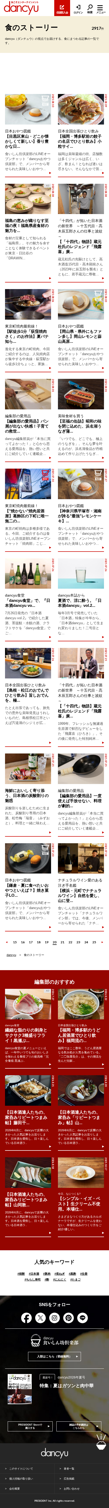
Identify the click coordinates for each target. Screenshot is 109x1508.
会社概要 (14, 1488)
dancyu (11, 954)
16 (23, 942)
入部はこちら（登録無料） (54, 1356)
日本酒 (34, 1273)
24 (86, 942)
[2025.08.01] (28, 394)
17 (31, 942)
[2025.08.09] (81, 109)
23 (78, 942)
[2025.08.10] (28, 109)
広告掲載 (69, 1478)
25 (94, 942)
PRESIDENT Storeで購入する (30, 1426)
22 (70, 942)
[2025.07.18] (81, 858)
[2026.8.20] (81, 1090)
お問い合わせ (72, 1488)
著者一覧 (69, 1468)
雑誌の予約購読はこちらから (78, 1426)
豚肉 (47, 1273)
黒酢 (72, 1273)
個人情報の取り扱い (21, 1478)
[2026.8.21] (28, 1090)
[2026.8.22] (81, 1004)
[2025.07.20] (28, 858)
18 (38, 942)
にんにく (59, 1279)
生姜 (84, 1273)
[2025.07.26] (28, 573)
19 (46, 942)
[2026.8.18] (28, 1172)
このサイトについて (21, 1468)
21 (62, 942)
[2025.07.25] (81, 663)
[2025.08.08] (81, 199)
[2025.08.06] (28, 304)
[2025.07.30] (28, 484)
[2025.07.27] (81, 484)
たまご (75, 1279)
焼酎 (21, 1273)
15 (15, 942)
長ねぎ (59, 1273)
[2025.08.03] (81, 304)
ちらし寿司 (33, 1279)
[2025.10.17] (81, 1172)
